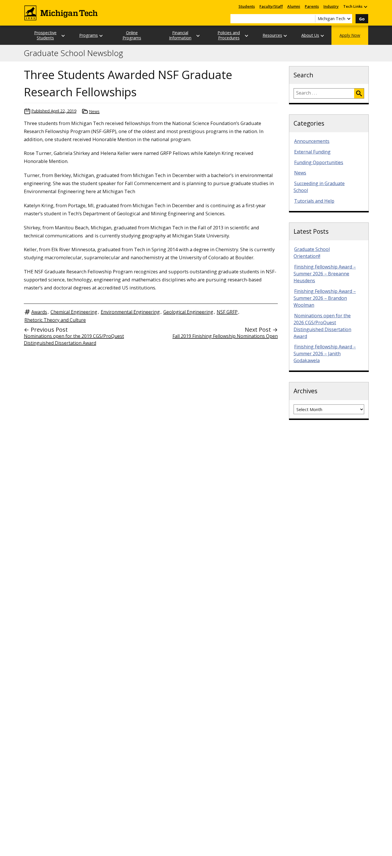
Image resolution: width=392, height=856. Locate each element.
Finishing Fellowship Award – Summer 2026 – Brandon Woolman (325, 298)
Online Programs (132, 35)
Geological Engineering (188, 312)
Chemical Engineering (74, 312)
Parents (312, 6)
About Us (310, 35)
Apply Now (349, 35)
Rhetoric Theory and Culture (55, 320)
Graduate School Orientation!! (312, 252)
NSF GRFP (227, 312)
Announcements (311, 141)
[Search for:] (324, 93)
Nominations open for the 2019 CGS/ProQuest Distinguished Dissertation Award (74, 339)
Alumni (293, 6)
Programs (88, 35)
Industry (331, 6)
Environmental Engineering (130, 312)
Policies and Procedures (229, 35)
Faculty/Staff (271, 6)
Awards (39, 312)
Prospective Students (45, 35)
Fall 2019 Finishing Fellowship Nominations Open (225, 336)
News (94, 111)
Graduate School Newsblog (73, 53)
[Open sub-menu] (365, 6)
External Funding (312, 152)
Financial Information (180, 35)
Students (246, 6)
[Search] (359, 93)
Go (362, 19)
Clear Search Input (310, 18)
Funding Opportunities (318, 162)
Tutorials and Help (314, 201)
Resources (272, 35)
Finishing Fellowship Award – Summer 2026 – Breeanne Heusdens (325, 274)
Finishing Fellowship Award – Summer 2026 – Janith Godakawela (325, 353)
